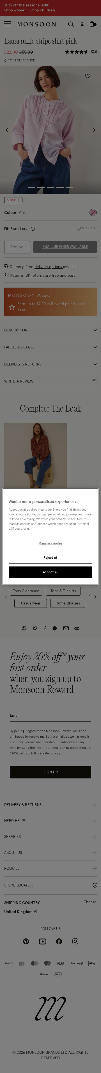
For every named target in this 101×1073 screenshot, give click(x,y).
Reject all (50, 557)
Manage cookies (51, 543)
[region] (50, 536)
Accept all (50, 572)
